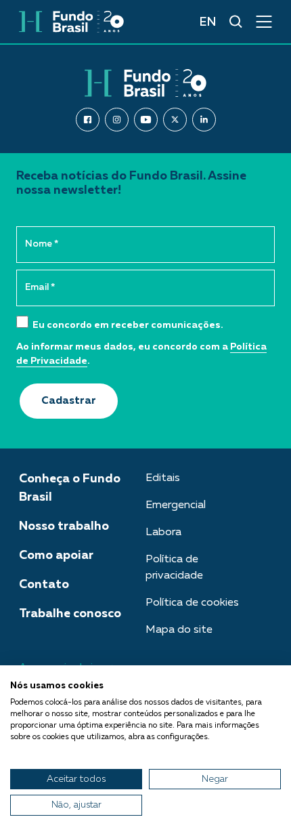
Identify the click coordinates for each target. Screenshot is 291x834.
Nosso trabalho (64, 526)
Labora (163, 532)
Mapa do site (179, 630)
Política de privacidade (174, 567)
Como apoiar (56, 555)
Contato (44, 585)
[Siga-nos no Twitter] (175, 119)
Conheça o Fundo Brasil (69, 488)
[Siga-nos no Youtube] (146, 119)
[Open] (264, 22)
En (207, 22)
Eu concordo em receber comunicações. (126, 325)
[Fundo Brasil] (71, 22)
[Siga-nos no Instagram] (117, 119)
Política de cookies (192, 603)
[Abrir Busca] (235, 21)
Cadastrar (68, 401)
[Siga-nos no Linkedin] (204, 119)
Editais (163, 478)
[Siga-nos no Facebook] (87, 119)
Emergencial (176, 505)
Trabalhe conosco (70, 614)
